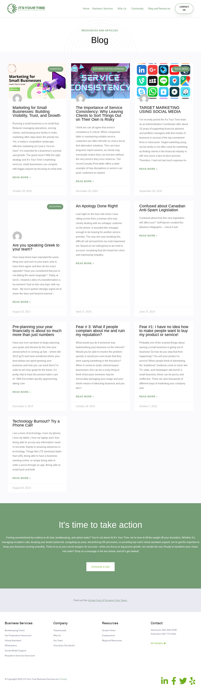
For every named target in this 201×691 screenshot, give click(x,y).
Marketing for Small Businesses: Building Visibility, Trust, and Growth (37, 111)
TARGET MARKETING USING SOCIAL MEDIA (160, 109)
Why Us (121, 8)
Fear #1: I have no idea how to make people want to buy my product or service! (163, 330)
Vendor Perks (108, 630)
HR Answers (11, 645)
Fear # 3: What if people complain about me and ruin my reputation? (100, 330)
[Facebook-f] (174, 681)
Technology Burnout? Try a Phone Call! (36, 423)
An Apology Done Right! (97, 206)
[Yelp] (192, 681)
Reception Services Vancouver (20, 655)
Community (137, 8)
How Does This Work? (64, 645)
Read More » (22, 177)
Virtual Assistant (13, 640)
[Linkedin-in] (164, 681)
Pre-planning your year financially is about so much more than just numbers (37, 330)
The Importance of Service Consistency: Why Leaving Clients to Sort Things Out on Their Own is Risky (99, 113)
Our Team (58, 640)
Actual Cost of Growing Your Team (107, 600)
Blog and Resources (159, 8)
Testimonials (59, 630)
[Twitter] (183, 681)
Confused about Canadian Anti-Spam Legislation (162, 208)
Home (86, 8)
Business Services (102, 8)
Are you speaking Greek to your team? (36, 247)
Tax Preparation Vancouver (18, 635)
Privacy (63, 679)
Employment (108, 635)
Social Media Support (15, 650)
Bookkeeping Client (14, 630)
